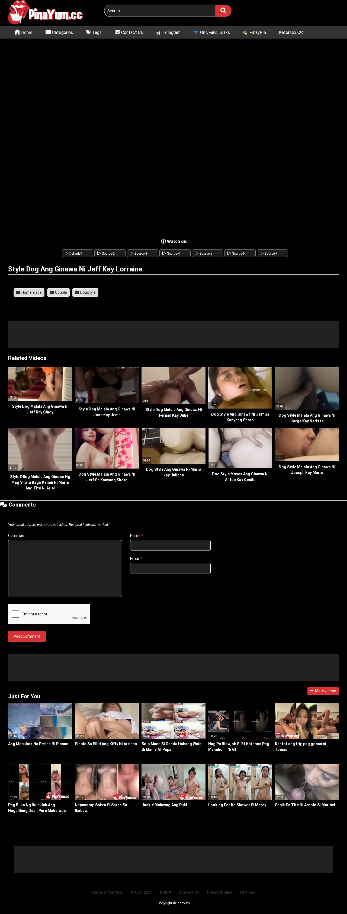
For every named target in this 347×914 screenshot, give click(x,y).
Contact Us (189, 892)
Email (136, 558)
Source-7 (268, 253)
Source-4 (171, 253)
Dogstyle (87, 292)
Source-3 (138, 253)
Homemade (31, 292)
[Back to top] (329, 897)
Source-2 (106, 253)
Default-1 (74, 253)
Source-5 (203, 253)
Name (136, 535)
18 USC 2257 (141, 892)
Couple (60, 292)
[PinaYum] (48, 13)
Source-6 (236, 253)
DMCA (165, 892)
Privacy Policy (219, 892)
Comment (17, 535)
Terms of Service (106, 892)
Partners (248, 892)
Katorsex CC (291, 32)
